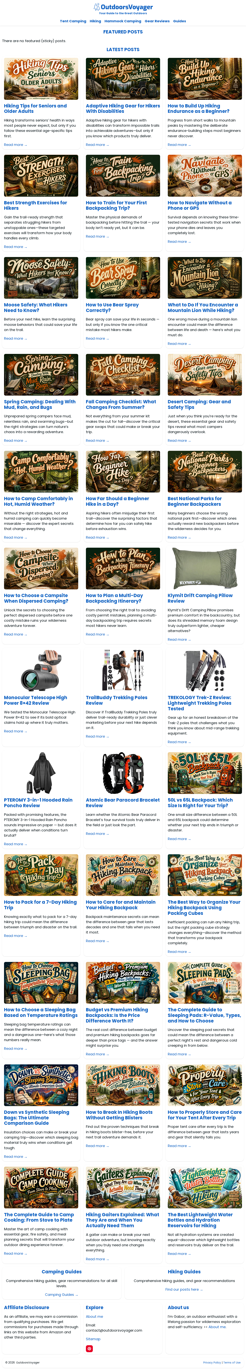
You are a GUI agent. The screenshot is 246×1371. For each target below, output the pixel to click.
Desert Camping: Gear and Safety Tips (199, 404)
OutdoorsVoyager (28, 1362)
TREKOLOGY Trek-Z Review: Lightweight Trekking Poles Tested (199, 703)
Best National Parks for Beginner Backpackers (195, 501)
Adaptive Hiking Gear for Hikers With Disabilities (123, 108)
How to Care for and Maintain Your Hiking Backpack (121, 905)
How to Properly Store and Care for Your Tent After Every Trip (205, 1115)
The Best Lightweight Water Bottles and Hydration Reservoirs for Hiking (200, 1220)
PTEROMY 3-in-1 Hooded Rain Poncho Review (38, 803)
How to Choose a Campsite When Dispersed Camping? (36, 598)
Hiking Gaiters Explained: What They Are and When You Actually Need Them (122, 1220)
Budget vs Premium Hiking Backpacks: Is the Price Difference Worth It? (117, 1015)
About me (94, 1316)
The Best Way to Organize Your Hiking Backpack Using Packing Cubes (204, 907)
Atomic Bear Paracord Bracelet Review (123, 803)
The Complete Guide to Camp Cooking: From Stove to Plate (39, 1217)
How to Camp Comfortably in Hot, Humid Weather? (38, 501)
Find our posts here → (184, 1289)
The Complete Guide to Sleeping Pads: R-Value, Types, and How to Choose (204, 1015)
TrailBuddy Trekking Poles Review (116, 700)
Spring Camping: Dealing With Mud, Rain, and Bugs (40, 404)
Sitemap (93, 1339)
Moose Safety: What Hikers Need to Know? (35, 307)
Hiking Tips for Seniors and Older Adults (35, 108)
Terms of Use (232, 1362)
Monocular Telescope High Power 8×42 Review (35, 700)
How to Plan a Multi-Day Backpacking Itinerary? (114, 598)
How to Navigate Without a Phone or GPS (200, 205)
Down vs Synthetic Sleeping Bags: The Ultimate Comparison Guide (36, 1118)
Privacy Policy (212, 1362)
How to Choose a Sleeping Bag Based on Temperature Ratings (41, 1012)
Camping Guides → (61, 1294)
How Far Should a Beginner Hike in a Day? (117, 501)
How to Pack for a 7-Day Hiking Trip (40, 905)
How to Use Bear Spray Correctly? (112, 307)
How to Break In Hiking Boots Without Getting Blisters (119, 1115)
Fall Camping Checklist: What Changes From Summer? (121, 404)
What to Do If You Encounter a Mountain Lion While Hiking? (203, 307)
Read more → (15, 144)
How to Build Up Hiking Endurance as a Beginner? (198, 108)
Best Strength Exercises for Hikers (35, 205)
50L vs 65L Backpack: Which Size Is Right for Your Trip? (200, 803)
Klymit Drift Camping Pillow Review (200, 598)
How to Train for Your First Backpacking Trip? (116, 205)
